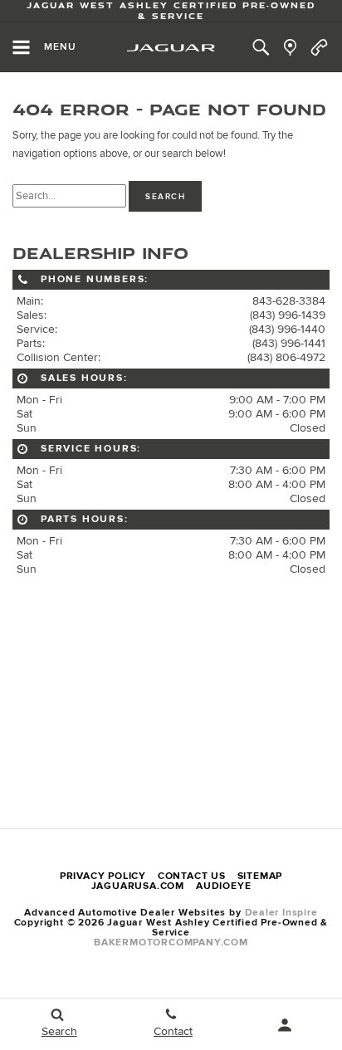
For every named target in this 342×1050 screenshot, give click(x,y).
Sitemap (260, 876)
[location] (290, 47)
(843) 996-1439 (287, 315)
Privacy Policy (103, 876)
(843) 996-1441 (288, 343)
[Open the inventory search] (261, 47)
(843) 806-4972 (286, 357)
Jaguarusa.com (137, 886)
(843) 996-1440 (287, 329)
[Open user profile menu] (285, 1025)
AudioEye (223, 886)
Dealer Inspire (281, 912)
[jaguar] (171, 48)
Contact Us (192, 876)
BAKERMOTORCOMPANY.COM (171, 942)
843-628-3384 (288, 301)
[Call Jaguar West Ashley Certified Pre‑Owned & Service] (319, 47)
